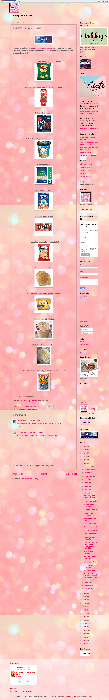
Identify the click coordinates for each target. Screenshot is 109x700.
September (88, 476)
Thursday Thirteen (30, 401)
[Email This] (47, 406)
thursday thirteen (32, 409)
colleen (19, 420)
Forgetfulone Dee (83, 296)
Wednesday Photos (91, 562)
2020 (84, 593)
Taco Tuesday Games (88, 155)
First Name (84, 237)
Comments (86, 333)
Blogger (89, 696)
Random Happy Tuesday (89, 566)
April (86, 493)
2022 (84, 460)
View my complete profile (92, 411)
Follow (82, 352)
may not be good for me (42, 48)
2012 (84, 620)
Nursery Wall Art (86, 152)
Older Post (71, 474)
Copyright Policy (85, 176)
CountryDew (21, 432)
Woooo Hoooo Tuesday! (89, 505)
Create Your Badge (84, 321)
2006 (84, 640)
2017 (84, 603)
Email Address (85, 232)
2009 (84, 630)
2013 (84, 617)
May (86, 489)
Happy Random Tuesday (89, 538)
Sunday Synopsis (90, 510)
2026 (84, 446)
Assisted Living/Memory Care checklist (89, 148)
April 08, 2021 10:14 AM (31, 420)
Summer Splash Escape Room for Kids (89, 143)
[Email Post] (43, 406)
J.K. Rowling (18, 676)
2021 (84, 463)
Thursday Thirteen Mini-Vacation (90, 497)
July (86, 483)
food (24, 409)
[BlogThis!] (49, 406)
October (87, 473)
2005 (84, 644)
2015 (84, 610)
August (87, 479)
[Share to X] (51, 406)
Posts (84, 329)
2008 (84, 633)
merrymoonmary (71, 696)
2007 (84, 637)
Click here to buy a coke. (89, 129)
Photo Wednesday (90, 501)
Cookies (83, 173)
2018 (84, 600)
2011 (84, 623)
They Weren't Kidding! (89, 552)
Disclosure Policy (86, 164)
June (86, 486)
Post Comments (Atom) (29, 479)
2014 (84, 613)
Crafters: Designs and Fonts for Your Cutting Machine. (90, 545)
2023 (84, 456)
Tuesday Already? (90, 527)
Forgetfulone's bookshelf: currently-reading (23, 668)
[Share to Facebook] (52, 406)
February (87, 585)
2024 (84, 453)
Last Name (84, 242)
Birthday (83, 247)
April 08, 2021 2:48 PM (34, 432)
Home (44, 474)
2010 (84, 627)
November (88, 469)
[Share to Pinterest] (54, 406)
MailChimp (92, 250)
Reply (19, 426)
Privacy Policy (85, 170)
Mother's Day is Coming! (89, 514)
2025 (84, 449)
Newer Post (17, 474)
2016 (84, 607)
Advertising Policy (86, 167)
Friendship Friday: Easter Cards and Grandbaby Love (91, 576)
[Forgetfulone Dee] (85, 319)
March (86, 582)
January (87, 589)
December (88, 466)
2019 (84, 596)
